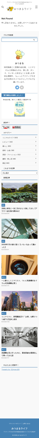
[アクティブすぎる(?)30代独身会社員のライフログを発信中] (19, 11)
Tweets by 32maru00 (11, 369)
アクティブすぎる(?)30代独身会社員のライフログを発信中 (19, 431)
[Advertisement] (19, 392)
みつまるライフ (20, 428)
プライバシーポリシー (15, 423)
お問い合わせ (26, 423)
